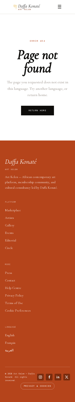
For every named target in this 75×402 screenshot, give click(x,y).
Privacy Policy (14, 295)
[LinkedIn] (58, 377)
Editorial (10, 240)
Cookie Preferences (18, 310)
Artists (9, 218)
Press (8, 273)
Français (10, 343)
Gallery (9, 225)
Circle (9, 248)
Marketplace (13, 210)
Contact (10, 280)
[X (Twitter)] (66, 377)
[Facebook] (49, 377)
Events (9, 233)
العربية (9, 350)
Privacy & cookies (37, 386)
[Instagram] (40, 377)
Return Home (37, 110)
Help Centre (13, 288)
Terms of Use (14, 303)
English (9, 335)
